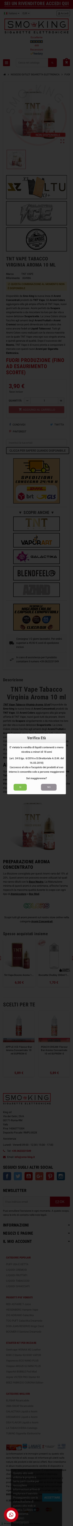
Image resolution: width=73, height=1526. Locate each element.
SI (20, 787)
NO (48, 787)
